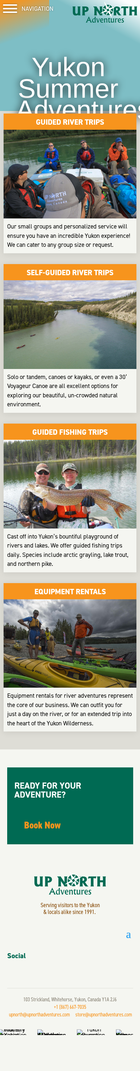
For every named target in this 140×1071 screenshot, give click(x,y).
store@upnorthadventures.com (103, 1014)
